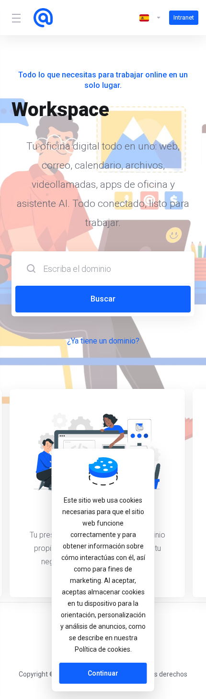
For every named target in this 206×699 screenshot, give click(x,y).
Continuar (103, 673)
